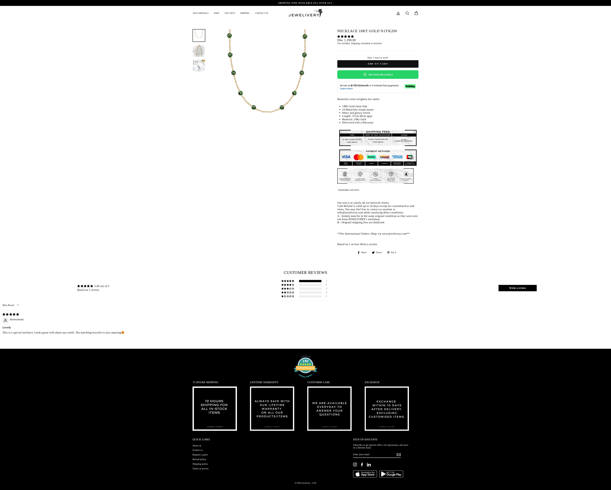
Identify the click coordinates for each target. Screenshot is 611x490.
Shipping (245, 13)
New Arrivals (200, 13)
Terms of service (201, 468)
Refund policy (199, 459)
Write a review (368, 244)
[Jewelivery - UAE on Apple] (365, 474)
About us (197, 445)
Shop (216, 13)
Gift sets (230, 13)
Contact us (261, 13)
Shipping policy (200, 464)
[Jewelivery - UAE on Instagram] (355, 464)
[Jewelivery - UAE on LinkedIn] (369, 464)
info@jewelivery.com (350, 212)
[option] (305, 3)
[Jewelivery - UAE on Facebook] (362, 464)
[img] (11, 314)
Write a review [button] (517, 288)
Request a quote (200, 454)
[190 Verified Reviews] (305, 379)
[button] (345, 36)
